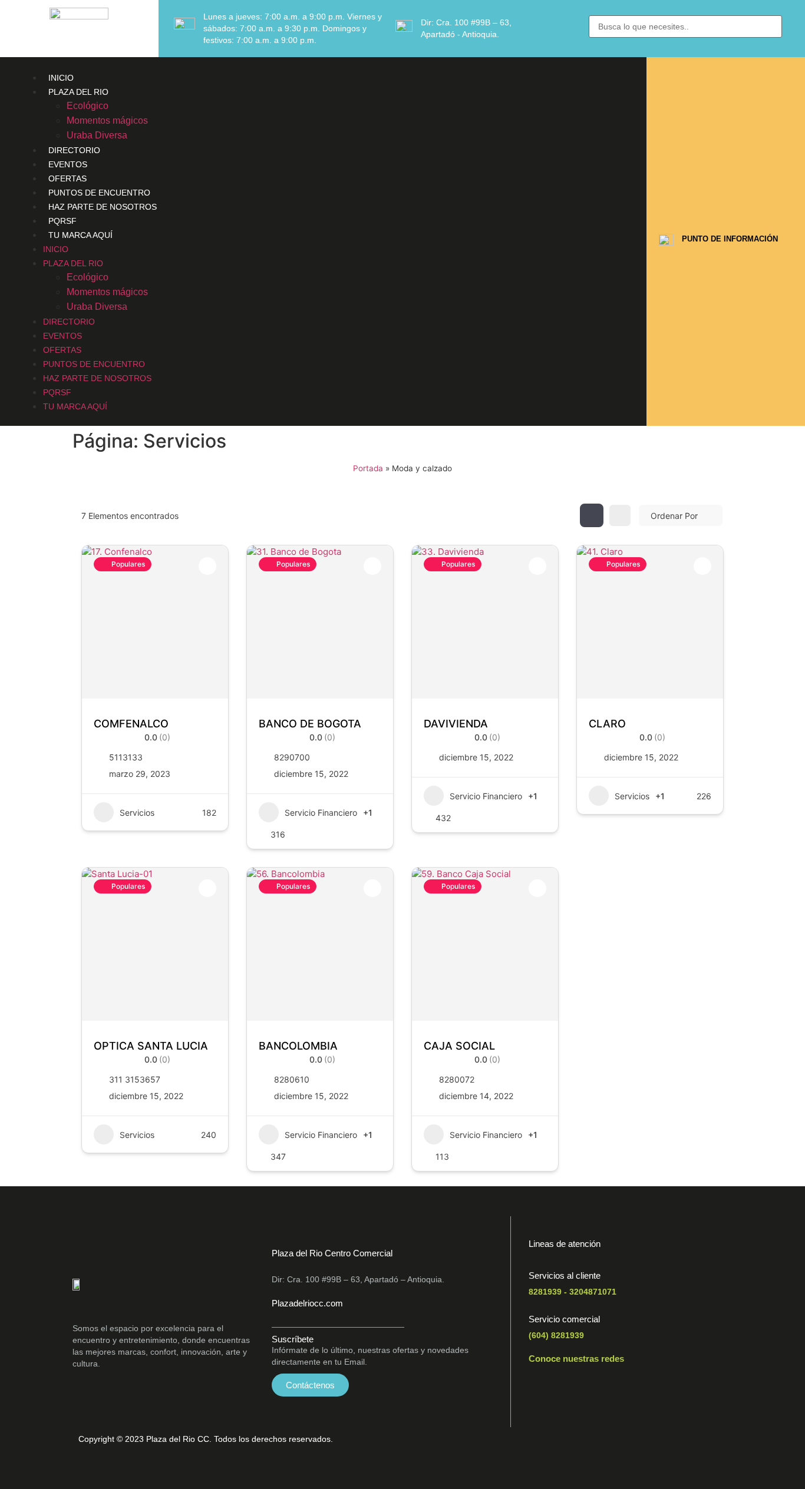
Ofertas (67, 178)
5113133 (126, 757)
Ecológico (87, 106)
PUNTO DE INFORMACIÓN (730, 238)
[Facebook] (543, 1391)
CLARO (607, 723)
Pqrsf (62, 221)
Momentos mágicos (107, 120)
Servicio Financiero (321, 813)
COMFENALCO (131, 723)
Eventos (67, 164)
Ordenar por (674, 516)
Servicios (137, 813)
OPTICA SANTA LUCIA (151, 1046)
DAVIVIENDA (456, 723)
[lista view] (620, 515)
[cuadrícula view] (591, 515)
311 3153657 (134, 1079)
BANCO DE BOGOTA (310, 723)
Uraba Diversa (97, 135)
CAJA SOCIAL (459, 1046)
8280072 (456, 1079)
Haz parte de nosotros (102, 206)
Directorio (74, 150)
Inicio (61, 77)
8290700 (292, 757)
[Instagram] (609, 1391)
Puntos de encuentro (99, 192)
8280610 (291, 1079)
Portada (368, 468)
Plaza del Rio (78, 92)
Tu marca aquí (80, 235)
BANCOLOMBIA (298, 1046)
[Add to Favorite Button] (207, 566)
